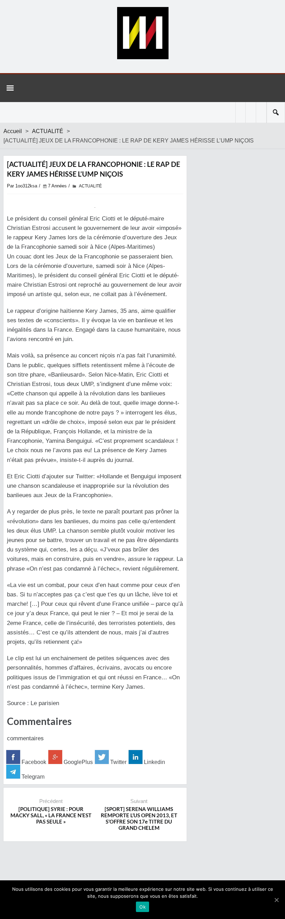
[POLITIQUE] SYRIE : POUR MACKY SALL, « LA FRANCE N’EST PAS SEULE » (50, 815)
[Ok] (276, 899)
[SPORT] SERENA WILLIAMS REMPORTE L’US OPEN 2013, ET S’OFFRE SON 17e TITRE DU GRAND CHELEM (139, 818)
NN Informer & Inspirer (142, 33)
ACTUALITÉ (47, 131)
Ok (142, 907)
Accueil (12, 131)
